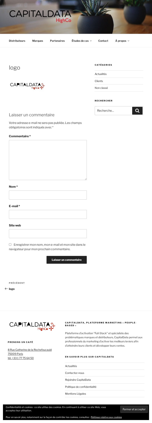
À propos (120, 40)
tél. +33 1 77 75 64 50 (21, 358)
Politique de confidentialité (80, 386)
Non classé (101, 87)
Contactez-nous (74, 372)
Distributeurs (17, 40)
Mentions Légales (75, 393)
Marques (37, 40)
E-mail (14, 206)
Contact (103, 40)
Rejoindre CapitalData (78, 379)
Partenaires (57, 40)
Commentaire (20, 136)
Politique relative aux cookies (106, 417)
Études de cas (80, 40)
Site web (15, 225)
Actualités (101, 73)
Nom (13, 186)
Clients (99, 81)
